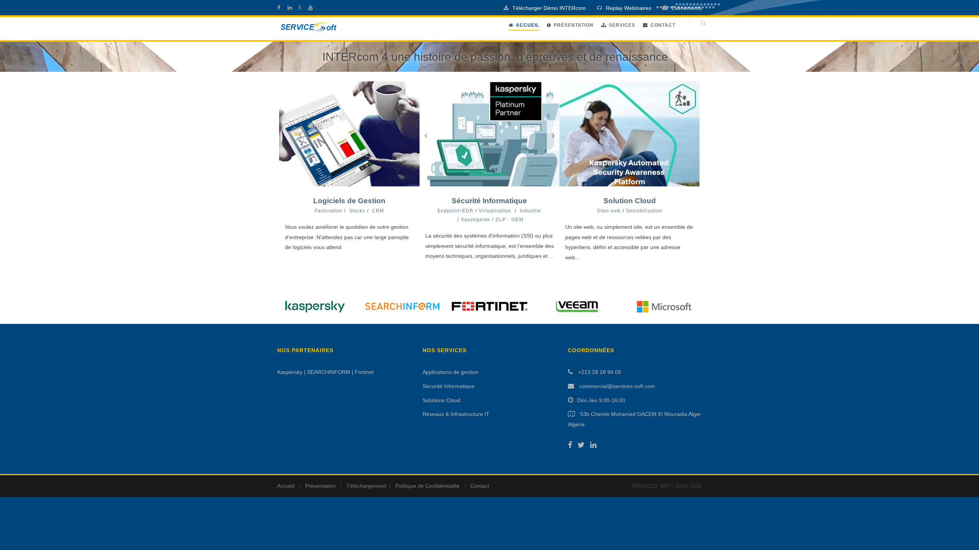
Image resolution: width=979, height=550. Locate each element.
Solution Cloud (629, 201)
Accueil (285, 486)
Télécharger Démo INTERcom (549, 8)
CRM (378, 211)
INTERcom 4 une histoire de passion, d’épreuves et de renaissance (495, 56)
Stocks (357, 211)
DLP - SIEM (510, 219)
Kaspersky (289, 372)
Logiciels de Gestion (349, 201)
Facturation (328, 211)
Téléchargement (366, 486)
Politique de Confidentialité (427, 486)
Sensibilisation (644, 211)
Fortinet (364, 372)
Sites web (609, 211)
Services (622, 25)
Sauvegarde (475, 219)
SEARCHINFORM (328, 372)
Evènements (687, 8)
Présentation (574, 25)
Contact (662, 25)
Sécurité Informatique (489, 201)
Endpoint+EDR (455, 211)
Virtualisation (495, 211)
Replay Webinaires (628, 8)
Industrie (530, 211)
